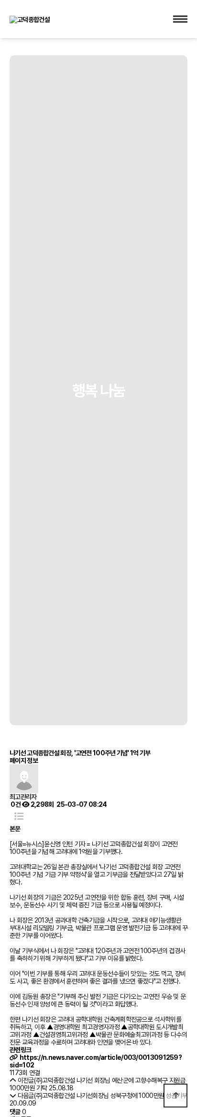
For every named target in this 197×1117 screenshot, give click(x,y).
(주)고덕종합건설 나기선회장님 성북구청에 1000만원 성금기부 (110, 1095)
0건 (15, 804)
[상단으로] (175, 1095)
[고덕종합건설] (30, 18)
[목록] (19, 816)
